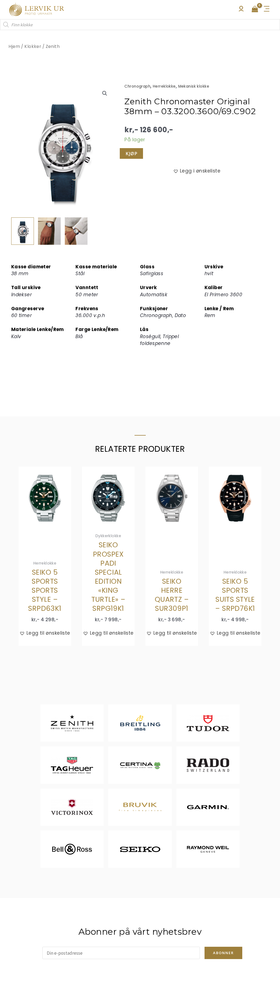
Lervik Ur (36, 9)
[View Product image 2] (49, 231)
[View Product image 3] (76, 231)
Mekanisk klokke (193, 86)
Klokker (32, 46)
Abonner (223, 952)
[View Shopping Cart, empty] (255, 9)
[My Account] (241, 10)
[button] (105, 93)
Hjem (14, 46)
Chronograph (137, 86)
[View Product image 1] (22, 231)
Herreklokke (164, 86)
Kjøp (131, 153)
